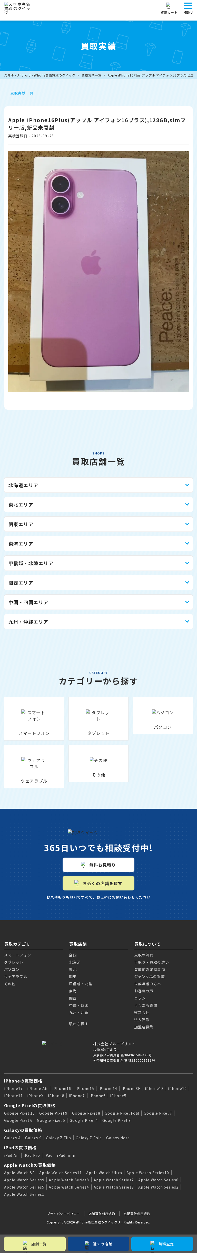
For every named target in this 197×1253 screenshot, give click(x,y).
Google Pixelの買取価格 (29, 1105)
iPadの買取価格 (20, 1147)
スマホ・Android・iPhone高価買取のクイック (39, 75)
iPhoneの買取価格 (23, 1081)
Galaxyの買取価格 (23, 1130)
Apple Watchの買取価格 (30, 1165)
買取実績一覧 (92, 75)
